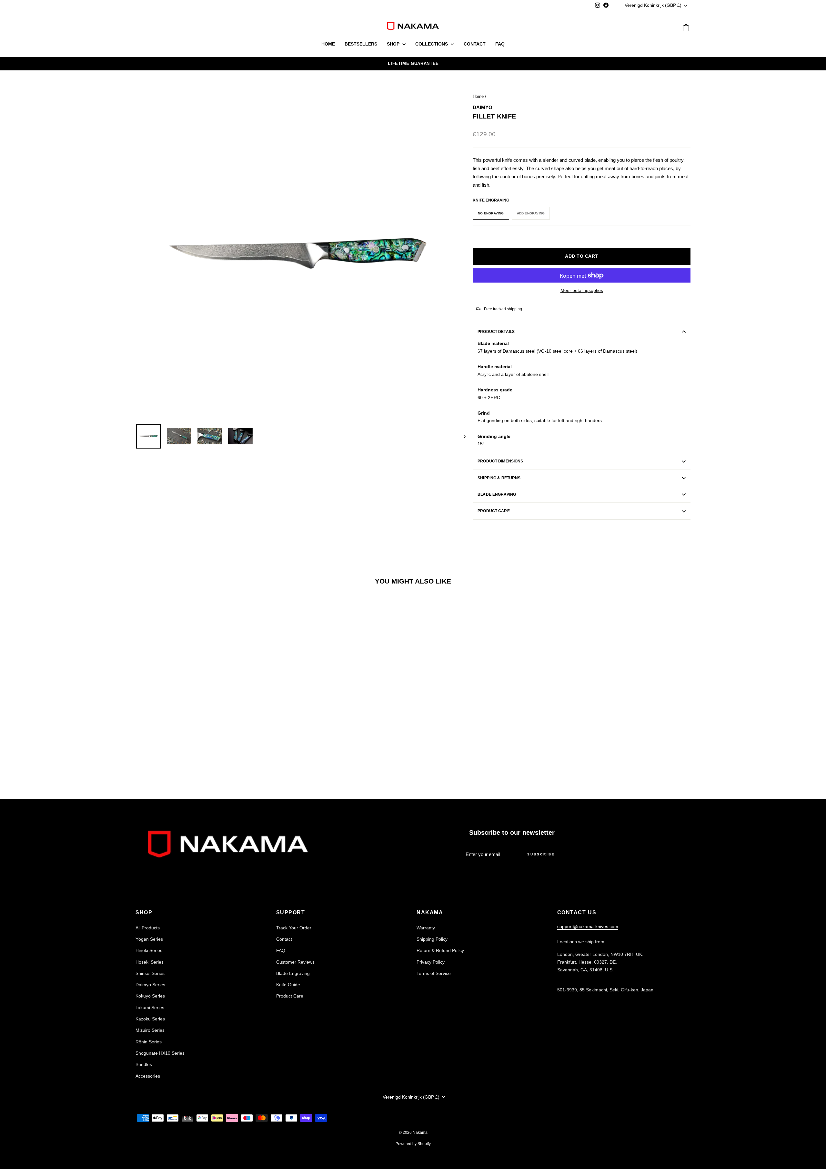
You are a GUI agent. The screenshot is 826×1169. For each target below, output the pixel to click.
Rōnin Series (149, 1041)
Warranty (426, 927)
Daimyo (482, 107)
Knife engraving (491, 200)
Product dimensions (500, 461)
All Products (148, 927)
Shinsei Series (150, 973)
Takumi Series (150, 1007)
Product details (496, 331)
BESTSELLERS (361, 44)
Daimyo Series (150, 984)
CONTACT (475, 44)
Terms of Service (434, 973)
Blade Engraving (293, 973)
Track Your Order (293, 927)
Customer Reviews (295, 962)
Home (478, 96)
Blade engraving (497, 494)
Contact (284, 939)
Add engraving (531, 213)
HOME (328, 44)
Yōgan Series (149, 939)
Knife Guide (288, 984)
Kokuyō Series (150, 995)
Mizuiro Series (150, 1030)
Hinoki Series (149, 950)
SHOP (394, 44)
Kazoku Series (150, 1018)
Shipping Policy (432, 939)
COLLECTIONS (432, 44)
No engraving (491, 213)
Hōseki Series (150, 962)
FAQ (500, 44)
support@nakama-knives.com (587, 926)
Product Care (289, 995)
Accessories (148, 1076)
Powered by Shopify (413, 1144)
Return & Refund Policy (440, 950)
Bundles (144, 1064)
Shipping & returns (499, 478)
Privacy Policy (431, 962)
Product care (493, 511)
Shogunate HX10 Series (160, 1053)
